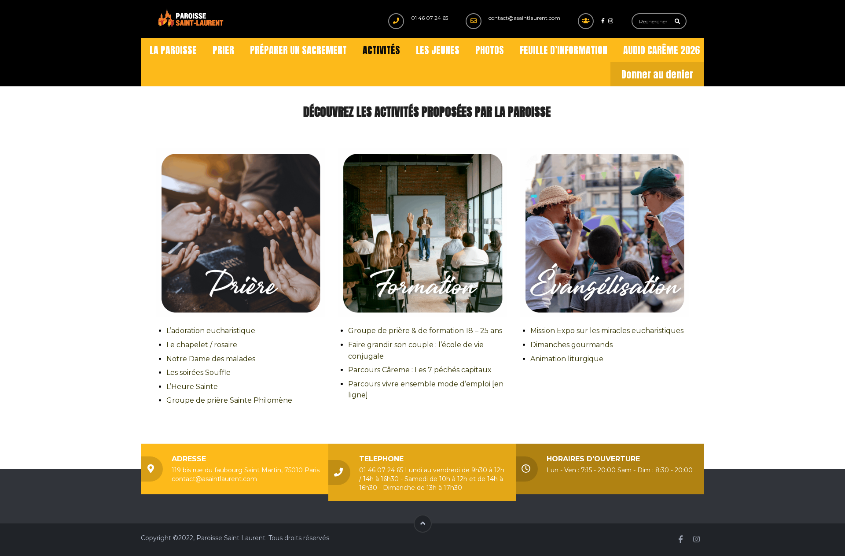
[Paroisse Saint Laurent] (191, 17)
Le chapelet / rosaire (201, 345)
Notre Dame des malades (210, 359)
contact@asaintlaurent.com (524, 18)
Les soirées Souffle (198, 372)
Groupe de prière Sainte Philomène (229, 400)
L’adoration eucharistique (210, 330)
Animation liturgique (566, 359)
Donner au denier (657, 74)
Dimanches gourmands (571, 345)
